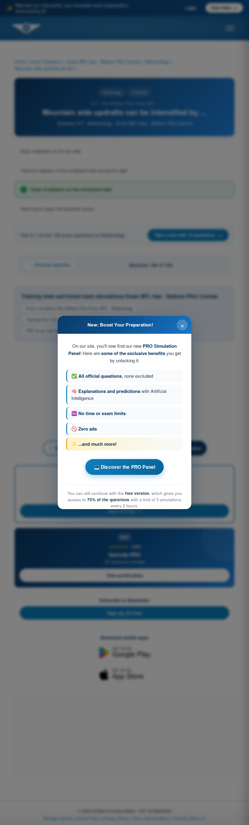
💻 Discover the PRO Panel (124, 467)
